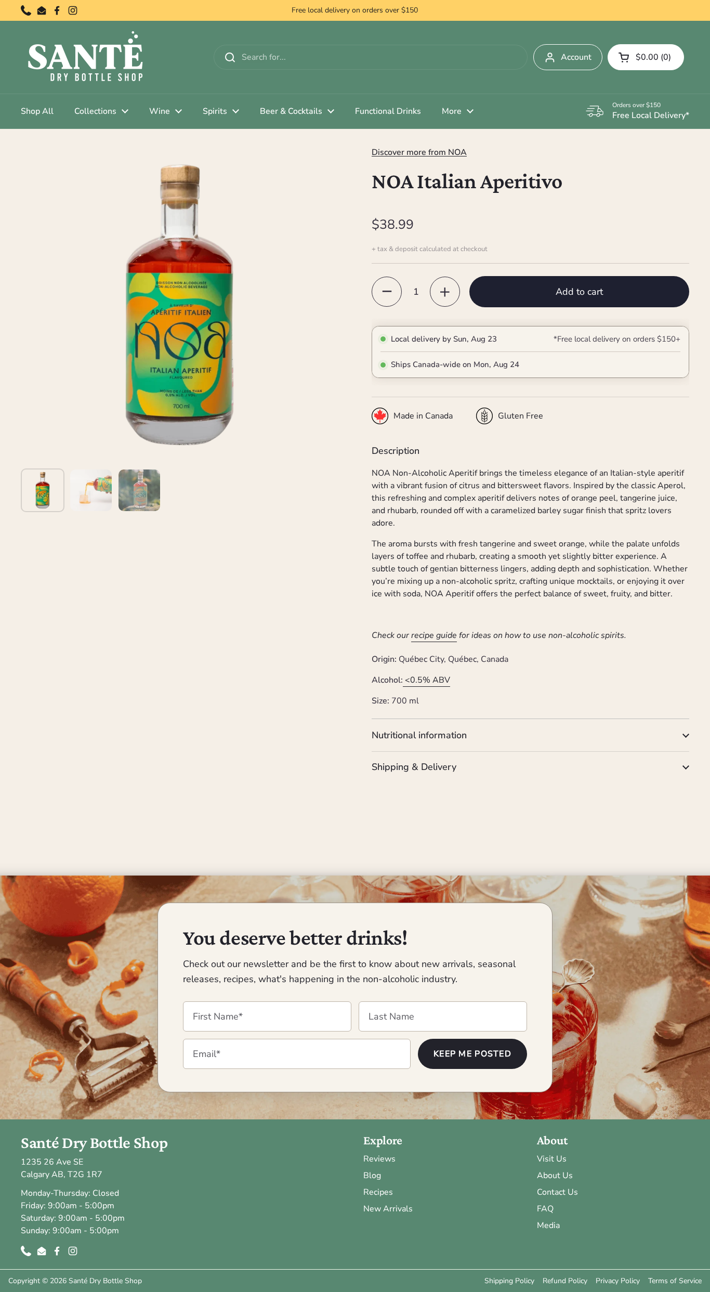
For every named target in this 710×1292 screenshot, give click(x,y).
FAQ (545, 1209)
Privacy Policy (618, 1281)
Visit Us (552, 1159)
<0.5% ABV (427, 680)
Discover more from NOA (419, 152)
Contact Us (557, 1192)
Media (548, 1225)
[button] (646, 57)
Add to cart (579, 291)
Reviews (379, 1159)
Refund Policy (565, 1281)
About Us (555, 1175)
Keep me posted (472, 1054)
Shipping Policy (509, 1281)
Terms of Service (675, 1281)
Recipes (378, 1192)
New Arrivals (388, 1209)
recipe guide (434, 635)
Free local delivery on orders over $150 (355, 10)
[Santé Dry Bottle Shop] (86, 57)
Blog (372, 1175)
